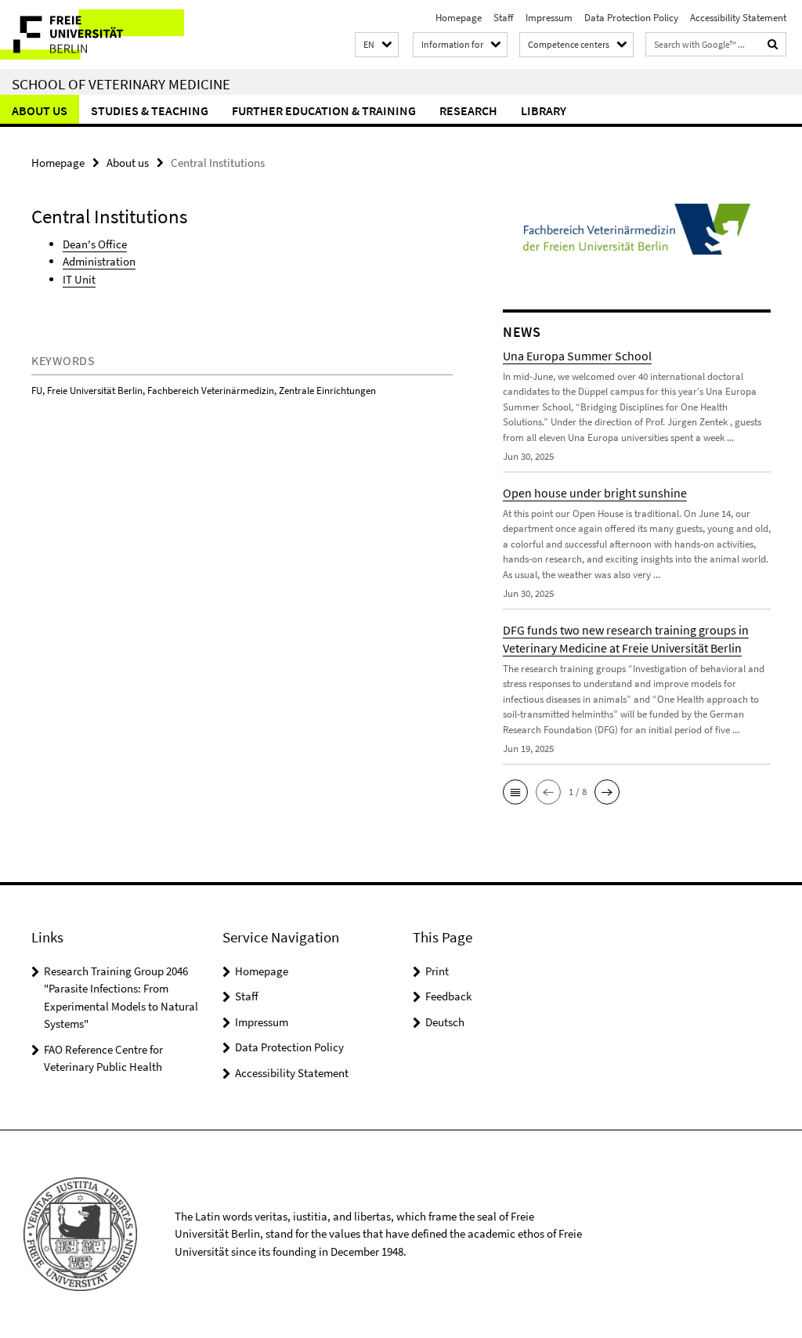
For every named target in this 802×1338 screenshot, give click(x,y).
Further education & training (324, 110)
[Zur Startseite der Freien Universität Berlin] (104, 34)
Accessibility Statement (738, 17)
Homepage (458, 17)
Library (543, 110)
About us (39, 110)
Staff (503, 17)
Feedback (448, 996)
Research (468, 110)
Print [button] (437, 971)
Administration (99, 261)
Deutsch (444, 1021)
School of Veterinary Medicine (121, 83)
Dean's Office (95, 244)
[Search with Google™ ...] (773, 44)
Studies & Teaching (149, 110)
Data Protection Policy (631, 17)
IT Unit (79, 279)
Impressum (549, 17)
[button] (377, 45)
